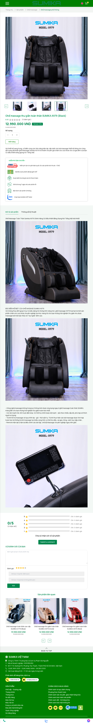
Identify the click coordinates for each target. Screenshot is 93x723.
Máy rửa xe (9, 702)
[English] (82, 3)
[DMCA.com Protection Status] (80, 707)
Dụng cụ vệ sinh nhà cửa (14, 705)
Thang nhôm (10, 692)
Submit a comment (47, 542)
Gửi (13, 585)
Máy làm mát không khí (13, 708)
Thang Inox (9, 695)
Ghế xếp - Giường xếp (13, 689)
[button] (6, 106)
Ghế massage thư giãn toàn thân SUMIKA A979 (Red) (46, 627)
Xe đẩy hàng (10, 697)
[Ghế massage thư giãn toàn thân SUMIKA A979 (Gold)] (18, 611)
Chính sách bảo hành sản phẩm (59, 697)
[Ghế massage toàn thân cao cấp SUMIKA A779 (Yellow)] (75, 611)
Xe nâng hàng (10, 713)
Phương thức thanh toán (57, 692)
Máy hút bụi (9, 700)
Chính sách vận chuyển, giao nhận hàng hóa (64, 695)
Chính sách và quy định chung (59, 689)
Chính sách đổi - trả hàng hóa (59, 700)
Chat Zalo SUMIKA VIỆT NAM (23, 197)
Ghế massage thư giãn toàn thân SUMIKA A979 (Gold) (18, 627)
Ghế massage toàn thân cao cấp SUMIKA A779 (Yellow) (74, 627)
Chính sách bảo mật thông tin (59, 702)
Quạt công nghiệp (12, 710)
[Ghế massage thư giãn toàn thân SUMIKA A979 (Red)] (46, 611)
